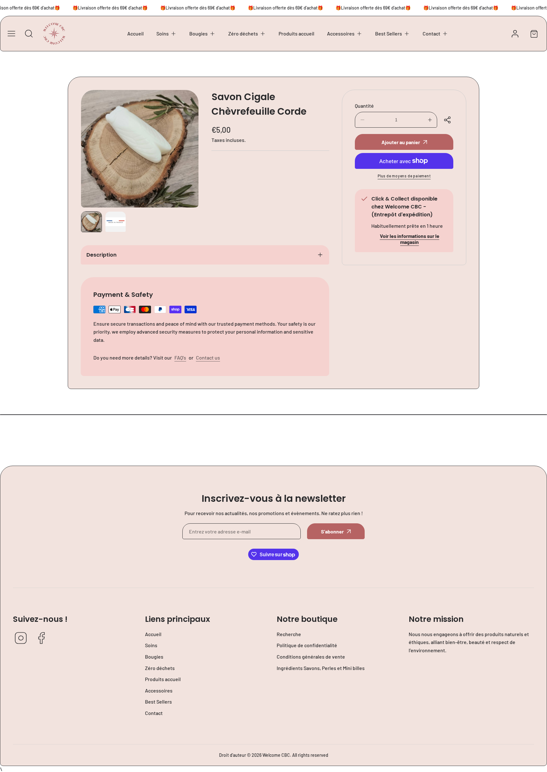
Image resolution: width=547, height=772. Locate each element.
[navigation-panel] (11, 33)
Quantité (364, 106)
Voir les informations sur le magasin (409, 239)
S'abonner (332, 531)
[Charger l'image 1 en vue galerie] (91, 221)
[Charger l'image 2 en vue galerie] (115, 221)
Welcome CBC (276, 755)
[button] (166, 33)
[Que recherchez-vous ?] (28, 33)
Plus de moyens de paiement (404, 176)
